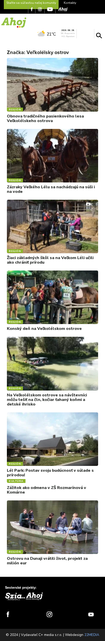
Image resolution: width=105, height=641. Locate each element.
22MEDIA (91, 634)
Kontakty (70, 3)
